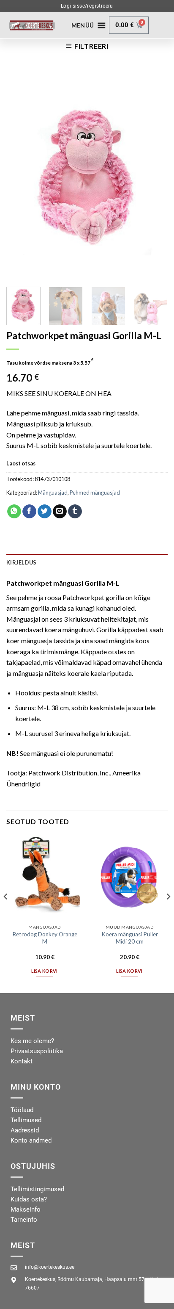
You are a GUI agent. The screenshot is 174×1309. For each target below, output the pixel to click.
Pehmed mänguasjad (95, 492)
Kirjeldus (21, 562)
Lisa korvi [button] (44, 971)
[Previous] (20, 174)
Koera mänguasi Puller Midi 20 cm (129, 938)
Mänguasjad (53, 492)
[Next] (153, 174)
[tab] (87, 562)
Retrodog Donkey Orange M (44, 938)
